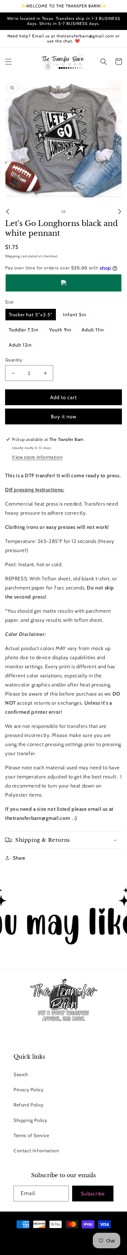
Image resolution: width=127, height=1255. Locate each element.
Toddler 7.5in (24, 330)
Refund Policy (29, 1105)
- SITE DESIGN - (79, 1236)
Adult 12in (20, 345)
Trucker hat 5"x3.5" (30, 315)
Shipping (12, 256)
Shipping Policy (30, 1120)
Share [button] (19, 858)
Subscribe (93, 1194)
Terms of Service (31, 1135)
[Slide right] (119, 211)
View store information (37, 457)
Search (21, 1074)
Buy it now (64, 417)
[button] (8, 61)
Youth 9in (60, 330)
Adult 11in (93, 330)
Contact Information (36, 1151)
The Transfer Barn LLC (47, 1236)
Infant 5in (74, 315)
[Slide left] (7, 211)
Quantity (13, 359)
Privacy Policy (28, 1090)
